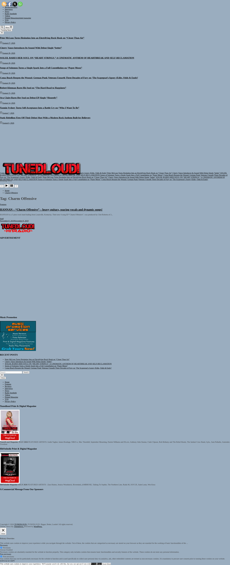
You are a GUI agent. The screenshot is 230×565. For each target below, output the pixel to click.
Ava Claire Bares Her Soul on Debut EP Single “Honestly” (28, 97)
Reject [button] (99, 564)
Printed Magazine (18, 18)
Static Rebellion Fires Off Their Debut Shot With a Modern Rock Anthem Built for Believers (45, 117)
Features (8, 384)
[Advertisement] (115, 142)
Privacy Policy (10, 22)
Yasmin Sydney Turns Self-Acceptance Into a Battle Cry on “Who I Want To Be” (39, 108)
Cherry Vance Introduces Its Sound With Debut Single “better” (31, 48)
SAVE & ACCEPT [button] (7, 561)
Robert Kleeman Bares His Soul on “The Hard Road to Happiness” (33, 88)
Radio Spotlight (11, 14)
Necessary (7, 548)
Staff (2, 219)
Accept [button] (94, 564)
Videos (7, 16)
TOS (7, 20)
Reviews (8, 386)
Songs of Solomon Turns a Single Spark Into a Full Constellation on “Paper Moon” (41, 68)
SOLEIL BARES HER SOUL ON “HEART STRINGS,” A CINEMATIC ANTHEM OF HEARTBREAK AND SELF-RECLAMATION (67, 58)
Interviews (9, 9)
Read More (106, 564)
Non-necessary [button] (5, 554)
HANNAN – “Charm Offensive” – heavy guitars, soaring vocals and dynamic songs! (51, 209)
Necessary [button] (4, 545)
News (7, 12)
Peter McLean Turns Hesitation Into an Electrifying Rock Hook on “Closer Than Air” (42, 38)
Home (7, 382)
